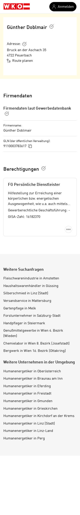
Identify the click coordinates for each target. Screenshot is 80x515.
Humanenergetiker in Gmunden (27, 401)
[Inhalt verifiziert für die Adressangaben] (24, 44)
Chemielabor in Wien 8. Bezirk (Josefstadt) (36, 343)
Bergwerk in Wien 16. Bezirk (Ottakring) (34, 351)
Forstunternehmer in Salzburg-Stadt (31, 316)
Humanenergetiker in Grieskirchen (30, 409)
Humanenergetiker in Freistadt (27, 393)
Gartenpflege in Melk (19, 308)
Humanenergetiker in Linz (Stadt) (29, 423)
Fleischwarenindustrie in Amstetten (31, 278)
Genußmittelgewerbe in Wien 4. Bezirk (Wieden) (33, 333)
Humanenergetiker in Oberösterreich (32, 371)
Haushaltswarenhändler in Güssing (30, 286)
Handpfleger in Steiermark (24, 323)
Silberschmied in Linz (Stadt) (25, 293)
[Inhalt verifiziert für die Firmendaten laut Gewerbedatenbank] (7, 113)
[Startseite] (17, 6)
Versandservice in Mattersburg (27, 301)
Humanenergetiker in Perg (24, 438)
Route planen (22, 61)
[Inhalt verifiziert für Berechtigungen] (43, 168)
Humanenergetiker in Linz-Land (28, 431)
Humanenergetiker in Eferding (27, 386)
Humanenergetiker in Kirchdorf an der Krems (38, 416)
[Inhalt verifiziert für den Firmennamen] (51, 26)
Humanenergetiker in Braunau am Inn (33, 379)
